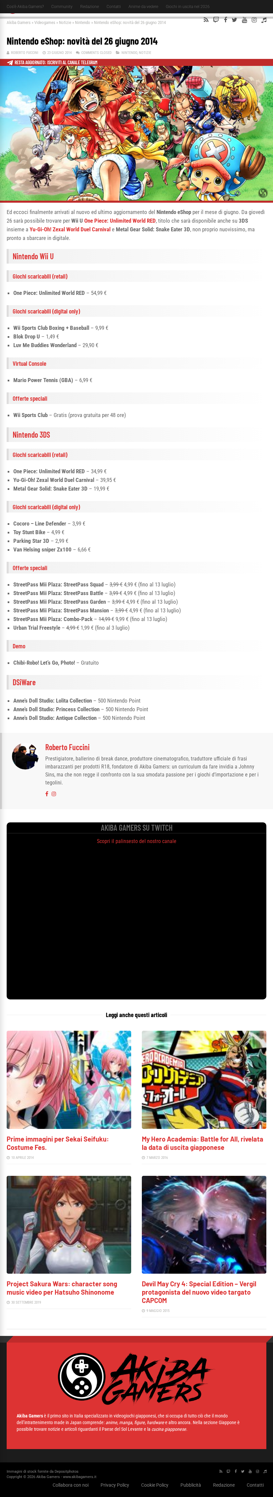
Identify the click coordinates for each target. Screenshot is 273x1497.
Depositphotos (67, 1471)
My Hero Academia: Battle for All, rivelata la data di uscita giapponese (202, 1143)
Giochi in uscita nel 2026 (188, 6)
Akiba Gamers (19, 22)
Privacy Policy (115, 1485)
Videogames (44, 22)
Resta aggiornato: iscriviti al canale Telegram (56, 62)
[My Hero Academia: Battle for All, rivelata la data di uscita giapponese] (204, 1127)
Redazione (89, 6)
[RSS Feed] (206, 20)
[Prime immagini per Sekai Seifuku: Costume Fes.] (69, 1127)
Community (62, 6)
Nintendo (82, 22)
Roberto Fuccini (24, 53)
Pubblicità (190, 1485)
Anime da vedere (143, 6)
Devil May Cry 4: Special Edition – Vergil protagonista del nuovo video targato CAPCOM (199, 1292)
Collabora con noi (71, 1485)
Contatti (114, 6)
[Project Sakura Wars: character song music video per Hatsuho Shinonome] (69, 1272)
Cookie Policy (154, 1485)
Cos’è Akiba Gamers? (25, 6)
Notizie (65, 22)
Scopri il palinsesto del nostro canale (136, 841)
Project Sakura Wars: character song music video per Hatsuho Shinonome (62, 1288)
